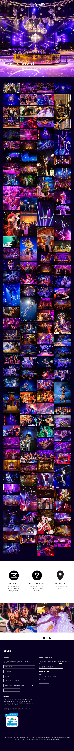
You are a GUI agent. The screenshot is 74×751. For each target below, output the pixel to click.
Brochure (18, 635)
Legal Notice (51, 635)
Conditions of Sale (37, 635)
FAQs (26, 635)
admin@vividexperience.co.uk (13, 710)
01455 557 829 (44, 683)
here (60, 663)
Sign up (12, 690)
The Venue (9, 635)
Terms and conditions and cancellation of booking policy (40, 739)
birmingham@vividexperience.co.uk (51, 668)
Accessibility (27, 638)
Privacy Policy (63, 635)
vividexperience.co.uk (46, 666)
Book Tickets (59, 5)
